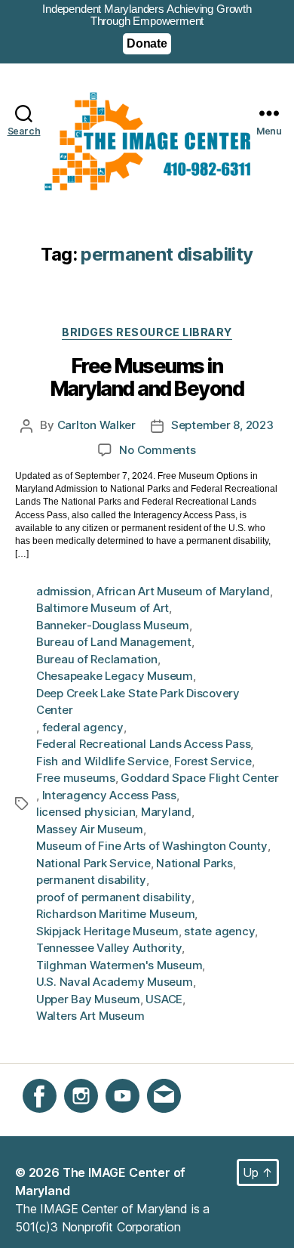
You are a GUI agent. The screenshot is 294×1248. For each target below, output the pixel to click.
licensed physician (85, 812)
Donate (147, 43)
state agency (219, 931)
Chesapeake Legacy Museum (114, 676)
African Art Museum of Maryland (182, 591)
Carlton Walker (96, 425)
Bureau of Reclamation (97, 659)
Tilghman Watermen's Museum (119, 965)
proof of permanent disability (113, 897)
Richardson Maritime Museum (115, 914)
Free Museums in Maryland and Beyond (147, 378)
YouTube (129, 1121)
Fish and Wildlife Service (102, 761)
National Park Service (93, 863)
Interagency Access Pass (109, 795)
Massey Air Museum (89, 829)
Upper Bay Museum (88, 999)
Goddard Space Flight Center (199, 778)
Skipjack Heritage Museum (107, 931)
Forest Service (212, 761)
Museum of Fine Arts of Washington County (152, 846)
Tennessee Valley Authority (109, 948)
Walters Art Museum (90, 1016)
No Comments (157, 450)
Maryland (166, 812)
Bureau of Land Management (113, 642)
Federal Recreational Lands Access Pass (143, 744)
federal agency (83, 727)
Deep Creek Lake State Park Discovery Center (138, 702)
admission (63, 591)
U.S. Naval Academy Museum (114, 982)
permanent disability (91, 880)
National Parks (194, 863)
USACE (163, 999)
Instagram (91, 1121)
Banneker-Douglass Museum (112, 625)
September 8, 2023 (222, 425)
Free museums (75, 778)
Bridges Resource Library (146, 332)
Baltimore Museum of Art (102, 608)
